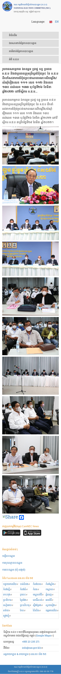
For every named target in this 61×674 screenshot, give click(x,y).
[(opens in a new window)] (10, 517)
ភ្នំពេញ (49, 595)
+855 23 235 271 (30, 642)
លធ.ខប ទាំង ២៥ (38, 654)
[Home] (7, 6)
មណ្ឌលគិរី (37, 595)
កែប (22, 610)
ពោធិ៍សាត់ (37, 600)
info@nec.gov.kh (31, 648)
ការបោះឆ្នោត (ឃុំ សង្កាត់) (13, 570)
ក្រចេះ (23, 595)
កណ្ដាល (49, 589)
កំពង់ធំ (23, 589)
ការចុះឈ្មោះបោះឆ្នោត (12, 563)
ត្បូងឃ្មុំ (6, 616)
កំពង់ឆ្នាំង (50, 584)
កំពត (35, 589)
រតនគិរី (49, 600)
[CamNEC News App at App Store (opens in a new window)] (32, 534)
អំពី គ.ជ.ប (14, 60)
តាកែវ (5, 610)
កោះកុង (6, 595)
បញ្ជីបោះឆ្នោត (8, 556)
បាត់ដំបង (24, 584)
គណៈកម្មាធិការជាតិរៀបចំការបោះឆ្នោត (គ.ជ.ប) (30, 667)
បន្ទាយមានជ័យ (9, 584)
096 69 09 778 (46, 671)
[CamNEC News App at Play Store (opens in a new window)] (11, 534)
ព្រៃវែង (23, 600)
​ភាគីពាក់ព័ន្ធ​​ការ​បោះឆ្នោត (21, 51)
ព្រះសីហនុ (24, 605)
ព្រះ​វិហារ (7, 600)
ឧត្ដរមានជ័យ (51, 610)
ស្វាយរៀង (50, 605)
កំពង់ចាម (37, 584)
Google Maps (43, 636)
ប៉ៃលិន (36, 610)
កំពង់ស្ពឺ (6, 589)
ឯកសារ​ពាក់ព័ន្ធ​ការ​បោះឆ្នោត (22, 43)
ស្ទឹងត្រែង (37, 605)
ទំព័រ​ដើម (13, 35)
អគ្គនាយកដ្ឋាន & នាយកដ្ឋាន (16, 654)
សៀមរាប (7, 605)
